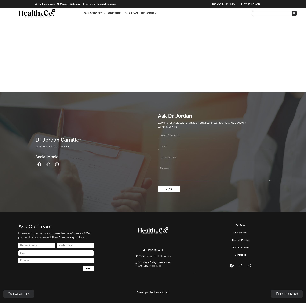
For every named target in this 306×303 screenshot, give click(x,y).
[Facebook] (40, 164)
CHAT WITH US (20, 294)
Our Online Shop (240, 247)
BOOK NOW (289, 294)
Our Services (240, 232)
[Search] (294, 13)
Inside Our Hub (223, 4)
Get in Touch (250, 4)
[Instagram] (57, 164)
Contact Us (240, 254)
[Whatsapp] (48, 164)
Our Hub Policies (240, 240)
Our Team (241, 225)
